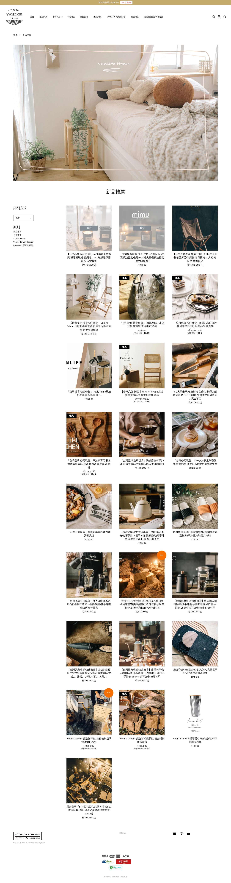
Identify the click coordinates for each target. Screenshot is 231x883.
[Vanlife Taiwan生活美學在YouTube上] (188, 836)
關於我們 (84, 17)
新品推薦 (17, 231)
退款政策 (123, 877)
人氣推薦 (17, 235)
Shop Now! (126, 2)
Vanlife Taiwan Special (23, 242)
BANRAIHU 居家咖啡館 (116, 17)
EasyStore (41, 843)
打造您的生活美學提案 (153, 17)
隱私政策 (115, 877)
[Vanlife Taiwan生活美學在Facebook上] (175, 836)
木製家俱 (97, 17)
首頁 (32, 17)
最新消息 (43, 17)
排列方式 (20, 208)
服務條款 (107, 877)
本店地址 (71, 17)
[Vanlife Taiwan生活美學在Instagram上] (181, 836)
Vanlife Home (19, 238)
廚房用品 (135, 17)
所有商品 (56, 17)
